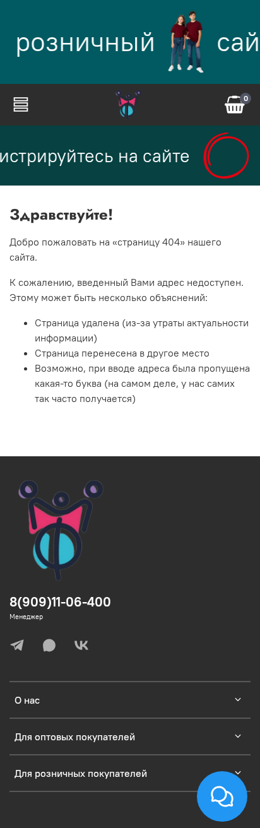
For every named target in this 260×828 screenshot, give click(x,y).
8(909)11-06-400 (60, 601)
